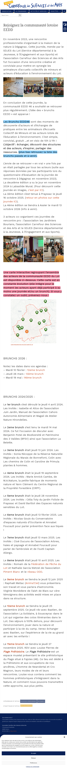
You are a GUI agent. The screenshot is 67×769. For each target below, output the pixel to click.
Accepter (33, 753)
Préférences (33, 763)
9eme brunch (15, 579)
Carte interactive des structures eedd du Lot (22, 344)
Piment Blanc (11, 571)
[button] (64, 737)
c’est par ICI (35, 190)
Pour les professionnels (26, 705)
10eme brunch (16, 605)
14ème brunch (33, 377)
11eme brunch (15, 644)
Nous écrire (13, 731)
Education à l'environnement (28, 701)
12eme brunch (36, 370)
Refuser (33, 758)
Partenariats (41, 701)
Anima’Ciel (32, 583)
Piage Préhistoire (13, 651)
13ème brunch (35, 373)
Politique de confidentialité (32, 766)
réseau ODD (34, 571)
